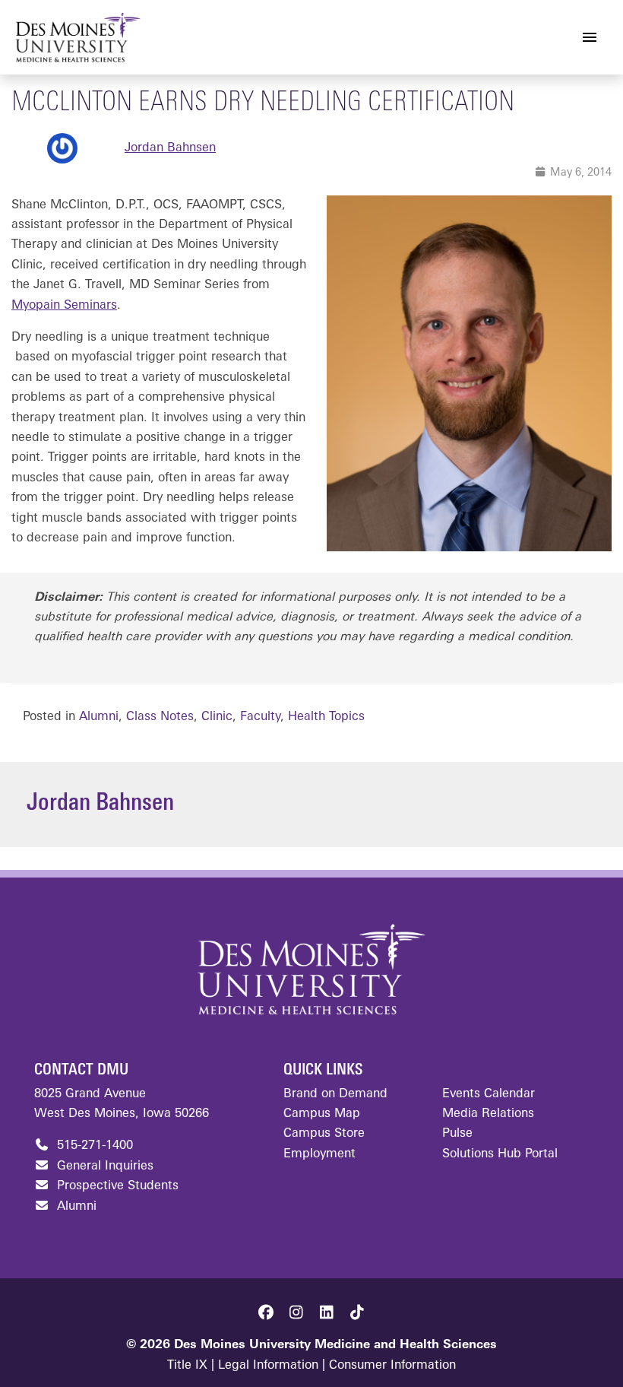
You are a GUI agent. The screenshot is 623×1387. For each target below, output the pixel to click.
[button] (266, 1312)
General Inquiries (103, 1166)
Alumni (99, 717)
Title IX (187, 1366)
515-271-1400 (93, 1146)
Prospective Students (116, 1186)
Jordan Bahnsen (170, 148)
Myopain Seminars (64, 306)
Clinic (216, 717)
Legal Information (268, 1366)
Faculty (260, 717)
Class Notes (160, 717)
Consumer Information (392, 1366)
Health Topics (326, 717)
